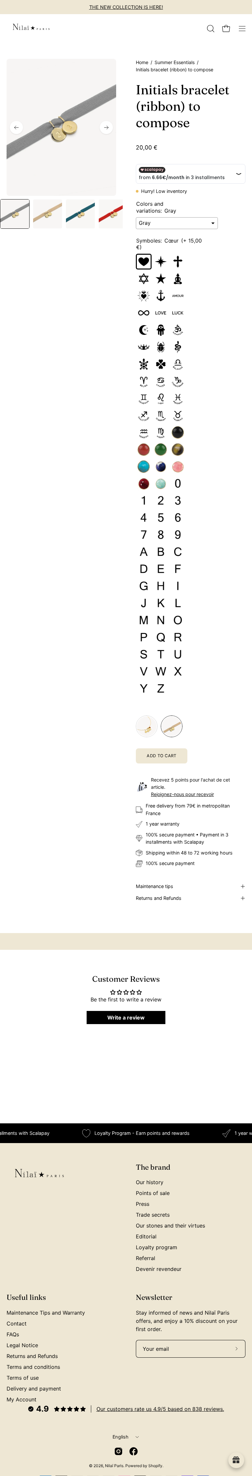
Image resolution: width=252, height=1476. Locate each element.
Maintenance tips (154, 886)
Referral (145, 1258)
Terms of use (23, 1377)
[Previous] (16, 127)
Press (142, 1204)
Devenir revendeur (158, 1269)
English (120, 1437)
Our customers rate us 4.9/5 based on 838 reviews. (160, 1409)
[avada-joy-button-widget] (236, 1460)
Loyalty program (156, 1247)
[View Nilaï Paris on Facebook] (133, 1451)
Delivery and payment (34, 1388)
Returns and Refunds (158, 898)
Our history (149, 1182)
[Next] (106, 127)
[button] (210, 28)
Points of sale (153, 1193)
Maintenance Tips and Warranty (46, 1312)
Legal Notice (22, 1345)
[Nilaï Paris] (31, 28)
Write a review (126, 1017)
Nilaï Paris (114, 1465)
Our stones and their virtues (170, 1225)
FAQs (13, 1334)
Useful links (26, 1297)
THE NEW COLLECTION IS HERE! (126, 7)
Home (142, 62)
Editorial (146, 1236)
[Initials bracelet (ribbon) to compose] (15, 214)
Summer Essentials (175, 62)
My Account (21, 1399)
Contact (17, 1323)
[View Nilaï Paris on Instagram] (118, 1451)
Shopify (155, 1465)
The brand (153, 1167)
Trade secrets (153, 1214)
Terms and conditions (33, 1367)
